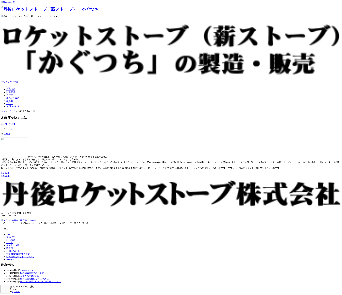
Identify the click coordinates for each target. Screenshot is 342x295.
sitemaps (10, 259)
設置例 (9, 101)
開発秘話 (10, 92)
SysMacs (16, 291)
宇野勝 (7, 134)
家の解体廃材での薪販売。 (33, 273)
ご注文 (9, 95)
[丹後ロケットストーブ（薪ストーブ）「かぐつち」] (52, 9)
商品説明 (10, 89)
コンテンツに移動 (9, 82)
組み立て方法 (12, 98)
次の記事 (5, 176)
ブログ (9, 103)
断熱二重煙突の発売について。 (35, 279)
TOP (8, 87)
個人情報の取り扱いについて (20, 257)
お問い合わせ (12, 106)
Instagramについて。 (29, 270)
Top (8, 234)
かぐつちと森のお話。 (31, 276)
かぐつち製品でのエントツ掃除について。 (40, 281)
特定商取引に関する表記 (18, 254)
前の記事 (5, 173)
